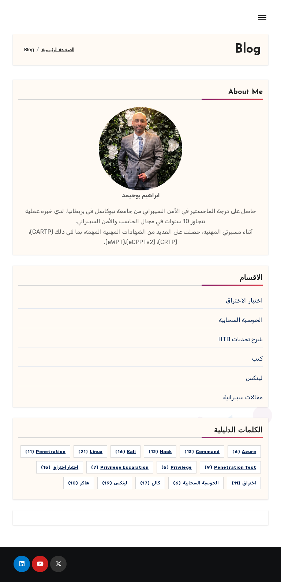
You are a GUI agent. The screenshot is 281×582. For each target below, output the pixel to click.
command (202, 451)
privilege (176, 467)
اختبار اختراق (59, 467)
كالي (150, 483)
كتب (257, 358)
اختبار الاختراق (244, 300)
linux (90, 451)
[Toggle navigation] (262, 17)
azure (244, 451)
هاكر (78, 483)
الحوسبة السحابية (241, 319)
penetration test (230, 467)
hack (160, 451)
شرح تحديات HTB (240, 339)
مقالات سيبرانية (243, 397)
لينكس (254, 377)
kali (125, 451)
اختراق (244, 483)
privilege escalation (120, 467)
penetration (45, 451)
